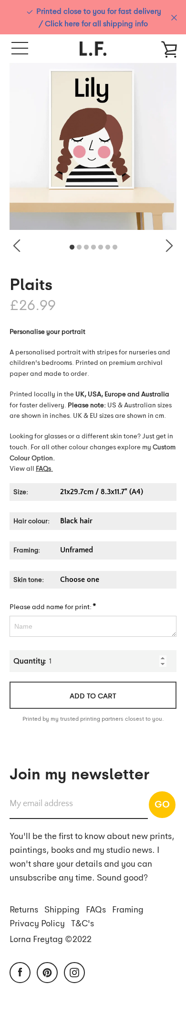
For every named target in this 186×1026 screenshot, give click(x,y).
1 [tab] (72, 247)
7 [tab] (115, 247)
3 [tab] (86, 247)
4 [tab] (93, 247)
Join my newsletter (79, 773)
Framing (128, 909)
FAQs (96, 909)
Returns (24, 909)
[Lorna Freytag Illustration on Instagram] (74, 971)
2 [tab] (79, 247)
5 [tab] (100, 247)
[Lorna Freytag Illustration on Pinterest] (47, 971)
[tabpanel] (93, 146)
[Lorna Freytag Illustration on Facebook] (20, 971)
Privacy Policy (37, 923)
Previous (17, 246)
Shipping (62, 909)
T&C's (82, 923)
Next (169, 246)
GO (162, 803)
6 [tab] (108, 247)
